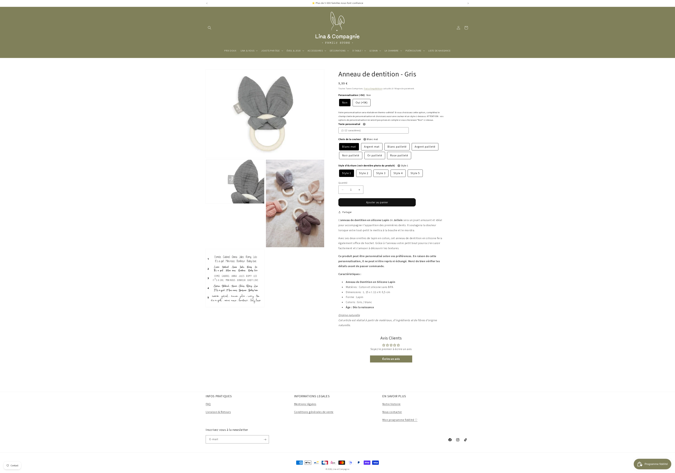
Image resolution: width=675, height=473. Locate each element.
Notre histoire (391, 404)
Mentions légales (305, 404)
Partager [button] (347, 212)
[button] (209, 28)
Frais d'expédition (373, 88)
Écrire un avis (391, 359)
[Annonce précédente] (207, 3)
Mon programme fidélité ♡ (399, 420)
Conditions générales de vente (313, 412)
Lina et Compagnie (341, 469)
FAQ (208, 404)
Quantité (342, 182)
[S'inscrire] (265, 439)
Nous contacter (392, 412)
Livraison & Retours (218, 412)
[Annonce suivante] (468, 3)
